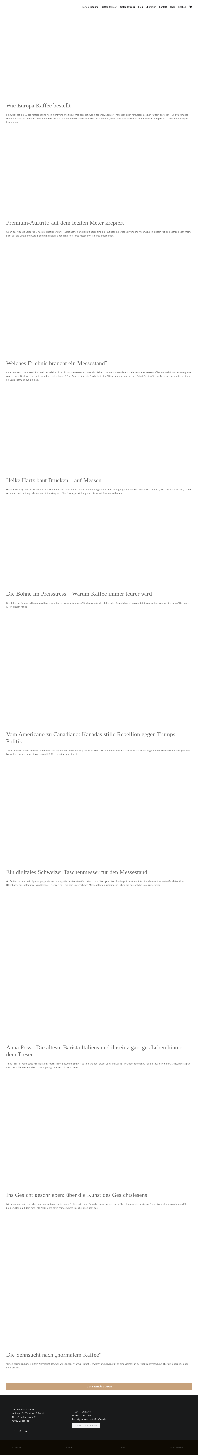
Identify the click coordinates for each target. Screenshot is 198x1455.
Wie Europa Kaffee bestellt (38, 105)
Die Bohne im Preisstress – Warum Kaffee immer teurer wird (79, 593)
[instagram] (20, 1431)
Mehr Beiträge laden (99, 1386)
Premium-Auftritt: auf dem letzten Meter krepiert (65, 222)
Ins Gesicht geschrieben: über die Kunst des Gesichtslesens (76, 1195)
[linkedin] (26, 1431)
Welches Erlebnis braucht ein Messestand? (57, 363)
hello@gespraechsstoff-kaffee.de (89, 1419)
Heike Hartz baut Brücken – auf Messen (53, 480)
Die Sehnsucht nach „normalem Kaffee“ (54, 1354)
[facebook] (14, 1431)
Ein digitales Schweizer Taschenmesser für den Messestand (76, 872)
